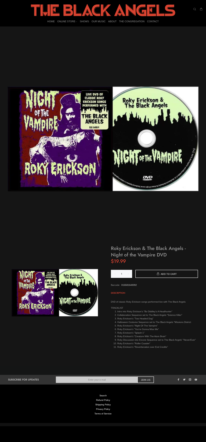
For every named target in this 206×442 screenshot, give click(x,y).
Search (103, 395)
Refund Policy (103, 400)
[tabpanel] (103, 139)
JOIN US (145, 380)
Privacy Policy (103, 409)
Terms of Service (103, 413)
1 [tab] (103, 240)
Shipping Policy (103, 404)
